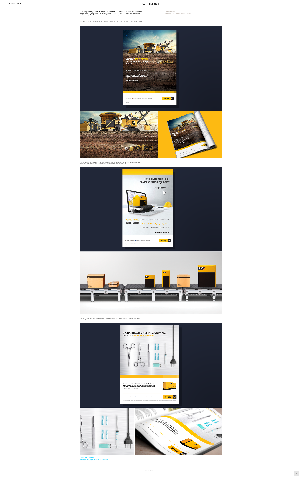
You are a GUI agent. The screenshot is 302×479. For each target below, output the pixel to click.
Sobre (19, 4)
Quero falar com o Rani (151, 470)
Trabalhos (12, 4)
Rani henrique (150, 4)
